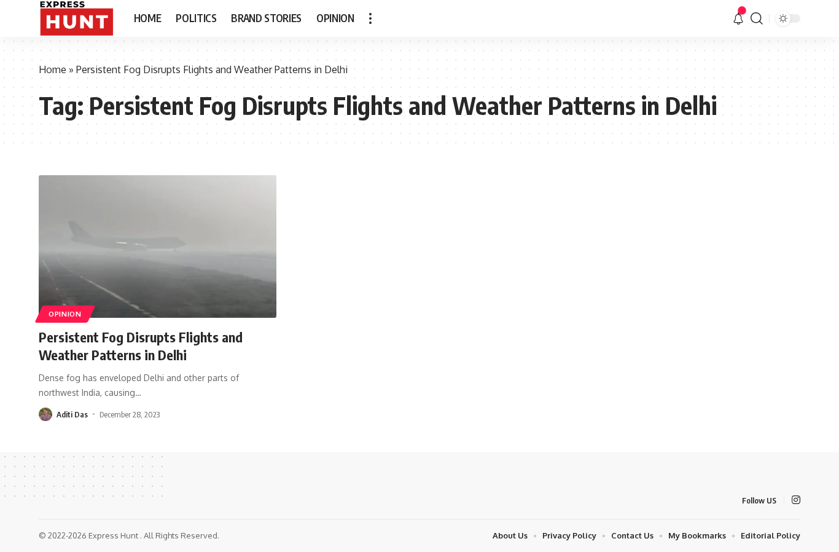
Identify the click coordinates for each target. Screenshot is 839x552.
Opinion (65, 313)
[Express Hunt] (76, 18)
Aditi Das (72, 414)
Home (52, 69)
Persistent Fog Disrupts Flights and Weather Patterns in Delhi (141, 345)
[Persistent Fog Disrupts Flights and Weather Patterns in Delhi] (157, 246)
